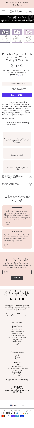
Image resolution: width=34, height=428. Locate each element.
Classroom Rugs (17, 339)
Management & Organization (17, 337)
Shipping (6, 71)
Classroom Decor (17, 330)
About (17, 359)
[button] (3, 11)
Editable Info (17, 363)
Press (17, 361)
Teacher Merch (17, 341)
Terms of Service (17, 378)
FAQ (17, 365)
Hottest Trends (17, 326)
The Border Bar (17, 328)
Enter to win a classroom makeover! (17, 368)
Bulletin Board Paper (17, 332)
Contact (17, 357)
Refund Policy (17, 374)
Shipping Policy (17, 372)
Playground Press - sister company (17, 380)
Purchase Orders (17, 370)
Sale (17, 345)
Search (17, 355)
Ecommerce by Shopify (25, 411)
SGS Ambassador (17, 367)
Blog (17, 343)
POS (15, 411)
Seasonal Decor (17, 334)
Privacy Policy (17, 376)
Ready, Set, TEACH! (17, 336)
